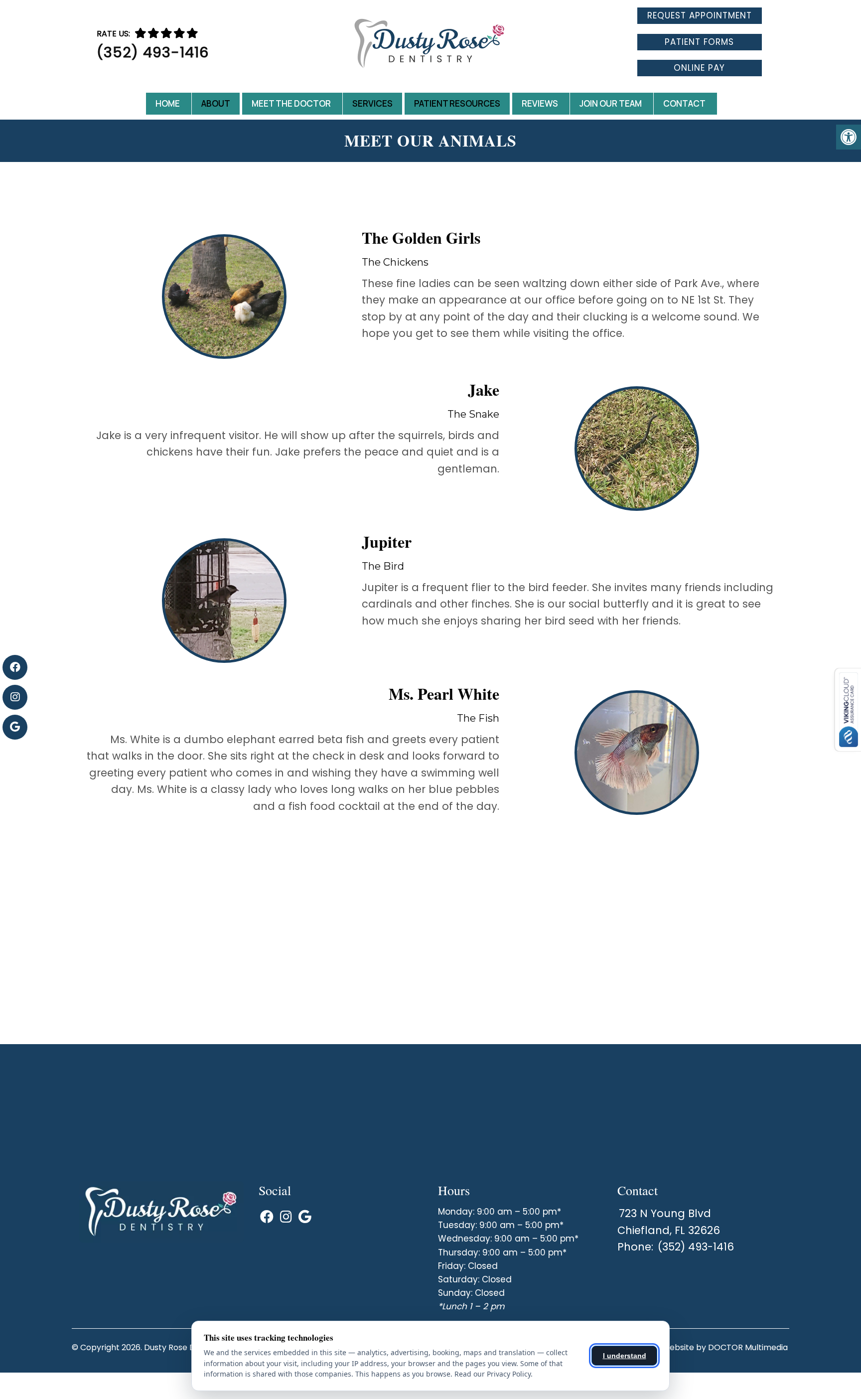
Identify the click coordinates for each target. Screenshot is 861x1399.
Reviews (540, 103)
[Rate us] (166, 33)
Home (167, 103)
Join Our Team (610, 103)
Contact (684, 103)
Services (372, 103)
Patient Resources (457, 103)
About (215, 103)
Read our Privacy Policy (492, 1374)
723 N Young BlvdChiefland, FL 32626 (668, 1222)
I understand (624, 1356)
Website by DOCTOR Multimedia (725, 1347)
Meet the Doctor (291, 103)
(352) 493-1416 (153, 52)
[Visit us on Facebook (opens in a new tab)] (14, 667)
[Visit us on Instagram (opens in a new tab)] (14, 697)
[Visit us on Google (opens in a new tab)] (14, 727)
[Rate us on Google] (192, 33)
